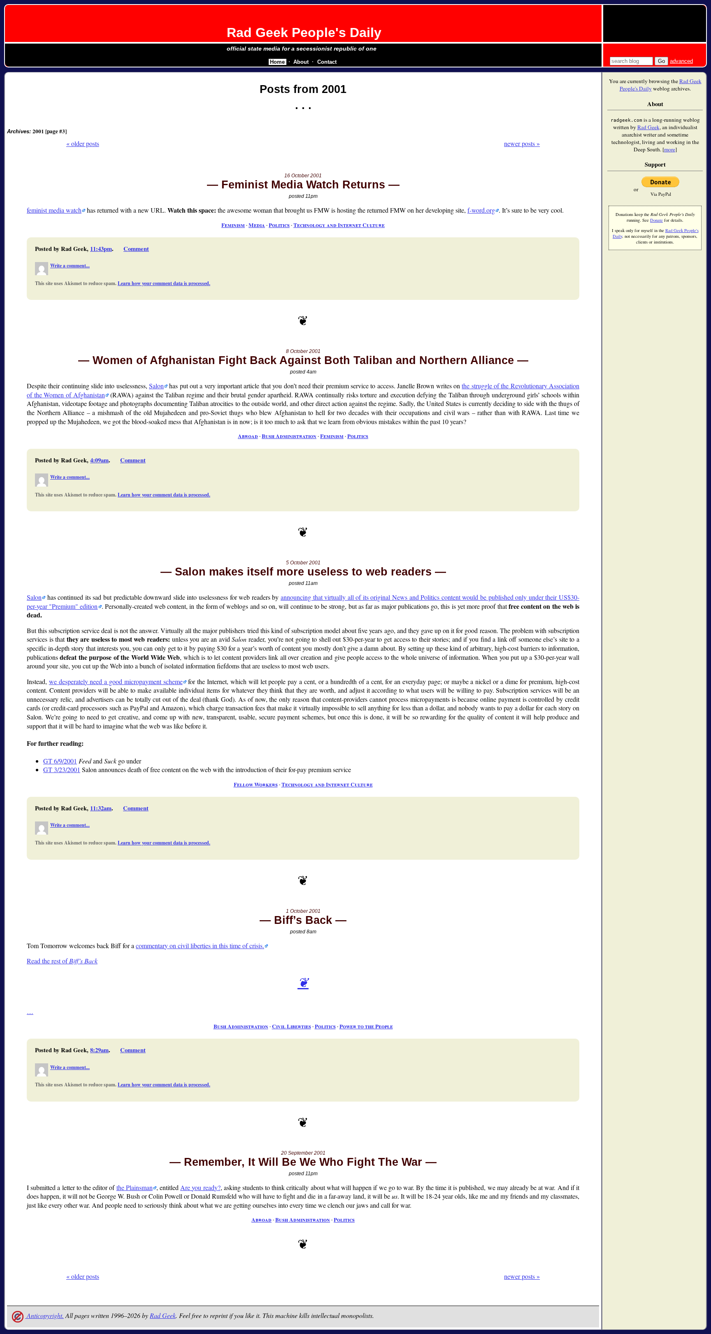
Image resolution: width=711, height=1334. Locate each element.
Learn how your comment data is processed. (164, 283)
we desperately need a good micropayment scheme (116, 681)
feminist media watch (54, 210)
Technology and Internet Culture (339, 225)
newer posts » (522, 143)
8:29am (99, 1050)
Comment (136, 248)
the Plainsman (134, 1187)
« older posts (82, 143)
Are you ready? (200, 1187)
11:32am (101, 808)
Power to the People (366, 1026)
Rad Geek (163, 1315)
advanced (681, 61)
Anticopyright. (44, 1315)
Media (257, 225)
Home (277, 62)
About (301, 62)
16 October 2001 (303, 176)
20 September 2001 (303, 1153)
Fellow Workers (256, 784)
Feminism (233, 225)
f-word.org (481, 210)
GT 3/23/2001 (61, 769)
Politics (279, 225)
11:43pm (101, 248)
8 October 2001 (303, 351)
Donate (656, 220)
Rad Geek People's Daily (304, 32)
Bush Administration (289, 436)
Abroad (248, 436)
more (669, 149)
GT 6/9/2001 (60, 760)
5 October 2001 (303, 563)
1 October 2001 (303, 911)
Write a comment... (70, 265)
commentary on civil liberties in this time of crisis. (200, 945)
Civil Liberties (291, 1026)
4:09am (99, 460)
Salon (156, 385)
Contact (327, 62)
